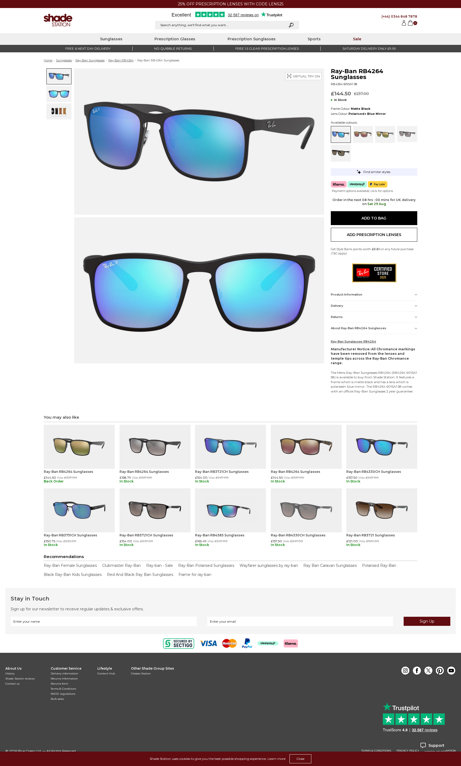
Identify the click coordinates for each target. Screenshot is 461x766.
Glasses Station (141, 673)
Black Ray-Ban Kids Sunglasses (73, 574)
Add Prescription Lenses (374, 234)
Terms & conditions (376, 750)
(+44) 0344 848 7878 (399, 16)
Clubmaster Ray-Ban (121, 565)
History (9, 673)
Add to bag (373, 218)
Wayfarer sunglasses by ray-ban (269, 565)
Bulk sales (57, 699)
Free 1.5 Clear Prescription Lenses (267, 48)
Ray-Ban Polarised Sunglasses (206, 565)
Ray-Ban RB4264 (121, 60)
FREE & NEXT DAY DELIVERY (87, 48)
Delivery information (64, 673)
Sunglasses (111, 39)
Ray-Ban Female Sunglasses (70, 565)
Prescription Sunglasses (252, 39)
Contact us (12, 683)
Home (48, 60)
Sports (314, 39)
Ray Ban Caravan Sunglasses (330, 565)
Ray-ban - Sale (159, 565)
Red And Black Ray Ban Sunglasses (140, 574)
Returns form (59, 683)
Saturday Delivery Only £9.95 (369, 48)
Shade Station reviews (20, 678)
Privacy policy (407, 750)
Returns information (64, 678)
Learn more (276, 759)
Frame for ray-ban (194, 574)
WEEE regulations (63, 694)
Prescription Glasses (174, 39)
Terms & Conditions (63, 688)
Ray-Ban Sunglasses (90, 60)
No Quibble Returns (173, 48)
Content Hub (106, 673)
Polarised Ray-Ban (379, 565)
